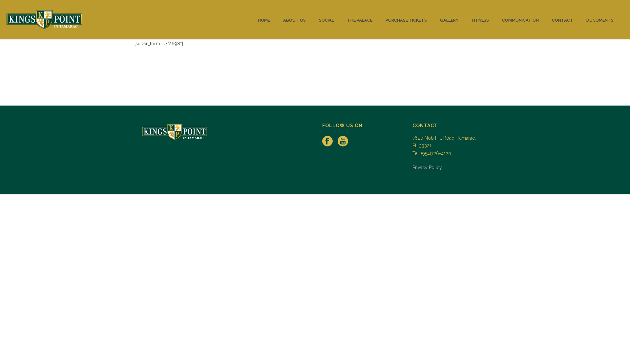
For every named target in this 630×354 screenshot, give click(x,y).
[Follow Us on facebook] (327, 141)
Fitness (480, 20)
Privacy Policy (427, 167)
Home (264, 20)
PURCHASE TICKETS (406, 20)
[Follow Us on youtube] (343, 141)
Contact (562, 20)
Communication (520, 20)
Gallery (449, 20)
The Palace (359, 20)
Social (326, 20)
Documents (600, 20)
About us (294, 20)
